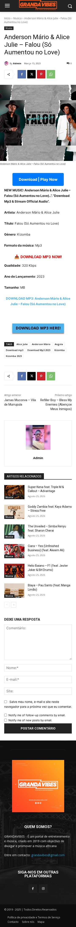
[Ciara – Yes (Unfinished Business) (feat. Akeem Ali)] (14, 551)
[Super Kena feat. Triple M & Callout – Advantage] (14, 492)
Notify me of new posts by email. (30, 720)
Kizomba (59, 350)
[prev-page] (7, 604)
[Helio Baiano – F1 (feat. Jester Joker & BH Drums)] (14, 571)
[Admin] (7, 63)
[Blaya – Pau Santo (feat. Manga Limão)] (14, 590)
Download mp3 (14, 350)
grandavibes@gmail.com (48, 855)
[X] (31, 74)
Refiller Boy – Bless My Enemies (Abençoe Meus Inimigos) (56, 404)
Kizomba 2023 (14, 356)
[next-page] (13, 604)
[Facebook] (22, 74)
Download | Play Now (38, 179)
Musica (17, 18)
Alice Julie (22, 344)
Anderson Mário (41, 344)
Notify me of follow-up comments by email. (36, 715)
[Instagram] (43, 888)
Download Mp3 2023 (38, 350)
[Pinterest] (41, 74)
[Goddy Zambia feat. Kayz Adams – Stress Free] (14, 512)
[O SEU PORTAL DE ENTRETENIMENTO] (38, 5)
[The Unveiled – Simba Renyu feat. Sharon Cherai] (14, 531)
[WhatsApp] (51, 74)
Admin (17, 63)
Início (7, 18)
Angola (59, 344)
